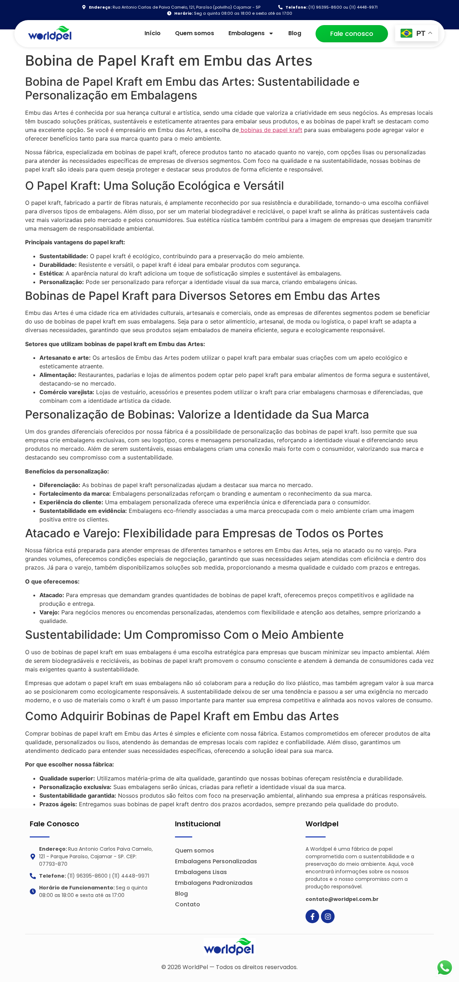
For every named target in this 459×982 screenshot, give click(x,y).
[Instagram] (328, 916)
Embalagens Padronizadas (214, 883)
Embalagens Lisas (201, 872)
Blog (294, 33)
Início (153, 33)
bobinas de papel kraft (270, 129)
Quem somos (194, 33)
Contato (187, 904)
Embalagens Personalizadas (216, 861)
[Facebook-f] (312, 916)
